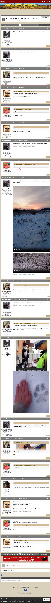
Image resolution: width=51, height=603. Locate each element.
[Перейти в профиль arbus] (6, 93)
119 (29, 25)
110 (7, 25)
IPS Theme (23, 586)
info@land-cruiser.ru (30, 592)
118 (27, 25)
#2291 (48, 299)
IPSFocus (28, 586)
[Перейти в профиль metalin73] (6, 34)
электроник (7, 478)
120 (32, 25)
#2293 (48, 337)
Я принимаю (47, 599)
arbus (7, 87)
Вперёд (35, 25)
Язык (14, 587)
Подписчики (44, 17)
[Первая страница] (2, 25)
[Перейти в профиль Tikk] (6, 110)
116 (22, 25)
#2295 (48, 438)
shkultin (7, 68)
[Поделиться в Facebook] (1, 575)
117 (24, 25)
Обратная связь (35, 587)
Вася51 (10, 20)
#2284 (48, 87)
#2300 (48, 536)
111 (10, 25)
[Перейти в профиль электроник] (6, 484)
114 (17, 25)
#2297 (48, 478)
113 (14, 25)
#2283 (48, 68)
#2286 (48, 122)
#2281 (48, 28)
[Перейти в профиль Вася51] (3, 19)
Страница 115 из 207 (44, 25)
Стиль (17, 587)
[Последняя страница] (38, 25)
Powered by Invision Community (25, 593)
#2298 (48, 498)
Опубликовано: (18, 28)
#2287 (48, 140)
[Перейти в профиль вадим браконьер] (6, 54)
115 (19, 25)
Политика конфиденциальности (26, 587)
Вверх (47, 65)
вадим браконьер (6, 49)
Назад (4, 25)
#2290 (48, 280)
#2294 (48, 418)
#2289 (48, 177)
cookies (21, 600)
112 (12, 25)
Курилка (20, 20)
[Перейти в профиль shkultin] (6, 74)
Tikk (25, 72)
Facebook (25, 590)
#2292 (48, 319)
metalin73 (7, 28)
